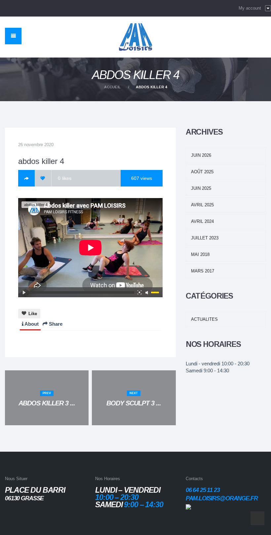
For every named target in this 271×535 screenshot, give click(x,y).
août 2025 (202, 171)
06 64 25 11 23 (203, 490)
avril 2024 (202, 221)
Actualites (204, 319)
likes (64, 178)
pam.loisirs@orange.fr (222, 498)
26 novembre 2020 (36, 144)
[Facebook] (26, 178)
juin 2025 (201, 188)
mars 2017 (202, 270)
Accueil (112, 87)
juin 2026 (201, 155)
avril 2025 (202, 204)
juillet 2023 (204, 237)
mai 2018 (200, 254)
